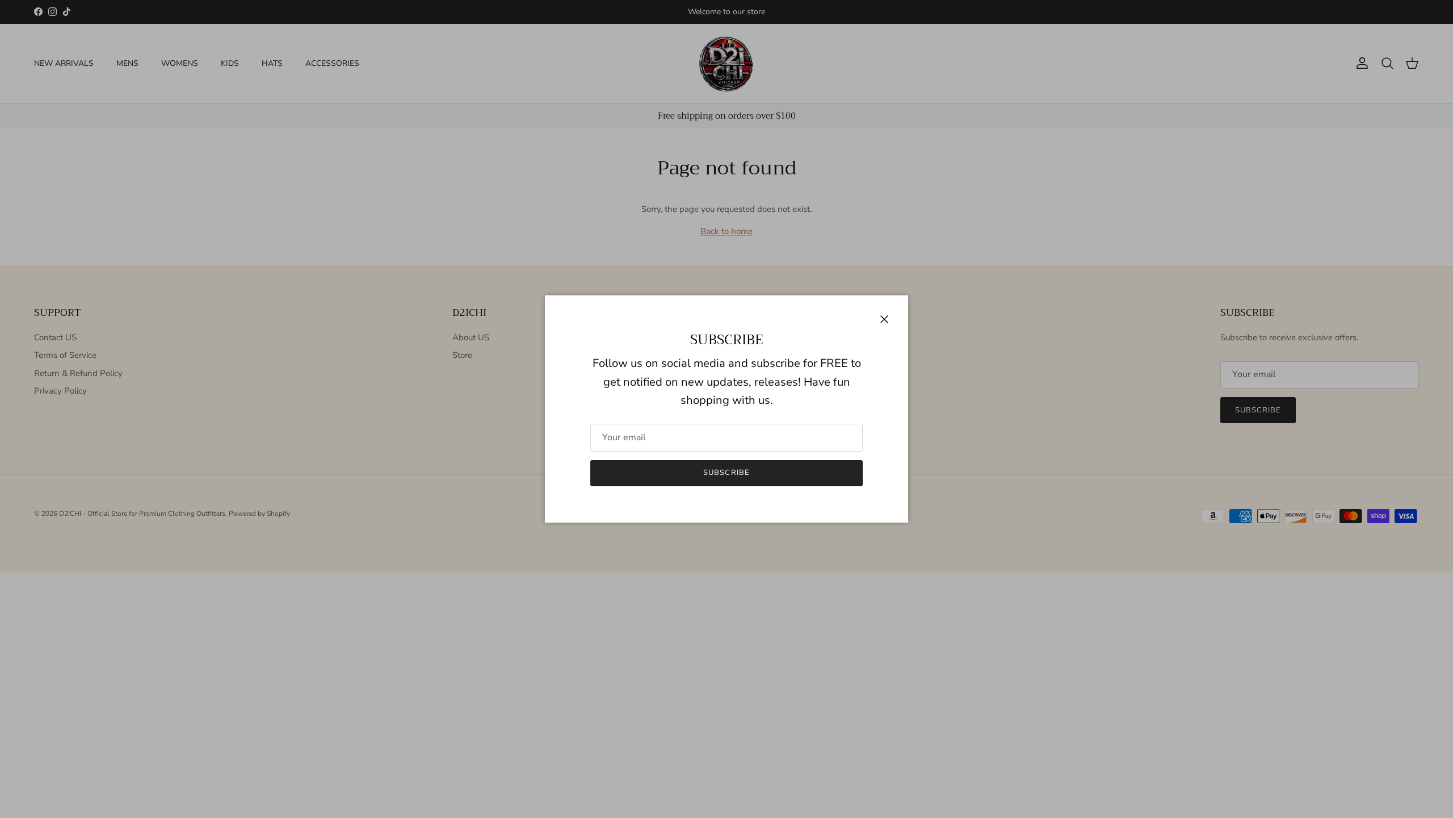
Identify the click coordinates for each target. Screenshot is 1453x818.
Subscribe (726, 473)
